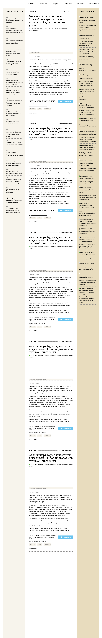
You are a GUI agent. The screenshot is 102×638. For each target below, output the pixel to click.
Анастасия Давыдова (67, 123)
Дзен (39, 109)
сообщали (54, 92)
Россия (32, 12)
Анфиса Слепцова (68, 11)
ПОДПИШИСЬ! (67, 101)
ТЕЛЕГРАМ (47, 109)
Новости (32, 109)
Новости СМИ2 (33, 113)
